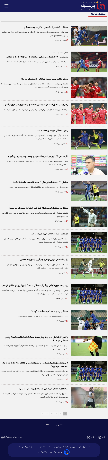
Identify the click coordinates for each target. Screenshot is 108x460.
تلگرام (93, 437)
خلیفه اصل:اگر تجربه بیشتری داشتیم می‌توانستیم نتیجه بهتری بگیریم (38, 156)
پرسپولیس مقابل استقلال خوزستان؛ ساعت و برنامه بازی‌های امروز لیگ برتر (36, 104)
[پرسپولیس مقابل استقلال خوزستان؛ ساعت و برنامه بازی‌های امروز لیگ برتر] (89, 113)
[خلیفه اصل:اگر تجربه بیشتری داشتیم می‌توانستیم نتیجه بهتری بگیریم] (89, 165)
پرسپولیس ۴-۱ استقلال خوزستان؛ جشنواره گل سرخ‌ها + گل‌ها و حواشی (37, 57)
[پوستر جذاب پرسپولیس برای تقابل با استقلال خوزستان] (89, 87)
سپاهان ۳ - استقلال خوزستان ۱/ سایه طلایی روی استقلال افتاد (40, 182)
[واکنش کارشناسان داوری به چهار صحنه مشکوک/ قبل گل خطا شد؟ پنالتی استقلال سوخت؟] (89, 346)
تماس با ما (58, 424)
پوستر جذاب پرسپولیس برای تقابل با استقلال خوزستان (44, 79)
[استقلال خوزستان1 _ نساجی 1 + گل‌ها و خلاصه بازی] (89, 36)
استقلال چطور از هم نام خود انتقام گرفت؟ (49, 311)
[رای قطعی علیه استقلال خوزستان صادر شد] (89, 242)
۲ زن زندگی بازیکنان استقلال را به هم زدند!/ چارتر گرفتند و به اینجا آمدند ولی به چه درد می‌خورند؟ (35, 364)
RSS (47, 424)
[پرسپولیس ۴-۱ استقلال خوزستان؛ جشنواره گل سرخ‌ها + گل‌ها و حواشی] (89, 62)
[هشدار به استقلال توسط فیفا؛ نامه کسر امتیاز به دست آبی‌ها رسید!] (89, 217)
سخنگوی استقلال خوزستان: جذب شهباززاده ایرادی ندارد (43, 389)
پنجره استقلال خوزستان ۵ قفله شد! (52, 130)
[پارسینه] (91, 6)
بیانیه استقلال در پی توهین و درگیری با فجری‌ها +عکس (44, 259)
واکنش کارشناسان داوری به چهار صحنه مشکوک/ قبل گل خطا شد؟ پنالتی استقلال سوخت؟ (36, 339)
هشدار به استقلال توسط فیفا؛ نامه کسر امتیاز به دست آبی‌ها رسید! (38, 208)
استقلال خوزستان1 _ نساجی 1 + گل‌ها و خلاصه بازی (46, 27)
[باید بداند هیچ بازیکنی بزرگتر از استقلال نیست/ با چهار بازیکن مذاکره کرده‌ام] (89, 294)
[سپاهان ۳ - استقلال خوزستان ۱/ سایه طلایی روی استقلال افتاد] (89, 191)
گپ (103, 437)
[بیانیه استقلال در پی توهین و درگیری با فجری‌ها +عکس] (89, 268)
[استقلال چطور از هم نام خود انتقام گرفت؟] (89, 320)
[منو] (6, 6)
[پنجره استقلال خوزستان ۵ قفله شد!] (89, 139)
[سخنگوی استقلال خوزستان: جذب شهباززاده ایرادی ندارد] (89, 397)
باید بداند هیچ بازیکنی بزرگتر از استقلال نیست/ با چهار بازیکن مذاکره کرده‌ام (35, 285)
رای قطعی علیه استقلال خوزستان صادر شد (49, 234)
